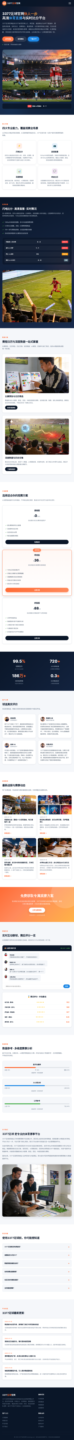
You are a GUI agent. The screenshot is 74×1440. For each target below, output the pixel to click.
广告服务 (41, 1426)
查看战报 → (7, 833)
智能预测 (41, 1405)
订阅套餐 (5, 1417)
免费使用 (37, 542)
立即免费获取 (37, 910)
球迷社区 (5, 1420)
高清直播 (41, 1398)
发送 (66, 986)
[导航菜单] (70, 3)
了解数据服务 (11, 469)
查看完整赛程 (11, 407)
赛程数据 (41, 1402)
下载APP (33, 39)
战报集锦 (41, 1408)
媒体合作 (41, 1420)
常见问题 (5, 1423)
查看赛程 (21, 39)
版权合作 (41, 1423)
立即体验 (8, 39)
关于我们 (5, 1426)
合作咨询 (41, 1417)
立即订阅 (37, 590)
